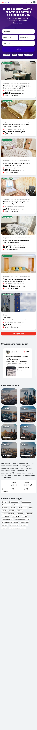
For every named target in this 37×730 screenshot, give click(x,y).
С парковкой (15, 516)
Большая (16, 504)
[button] (18, 70)
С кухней (11, 510)
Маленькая (25, 504)
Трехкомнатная (6, 504)
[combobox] (18, 31)
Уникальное (28, 54)
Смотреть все (18, 334)
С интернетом (25, 522)
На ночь (4, 528)
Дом (30, 507)
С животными (14, 525)
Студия (4, 502)
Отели (14, 54)
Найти (18, 49)
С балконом (5, 516)
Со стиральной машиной (22, 519)
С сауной (24, 516)
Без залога (24, 525)
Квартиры (7, 54)
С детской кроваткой (8, 513)
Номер (4, 510)
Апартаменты (22, 507)
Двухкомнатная (26, 502)
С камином (29, 513)
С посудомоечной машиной (10, 522)
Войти (26, 2)
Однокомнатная (13, 502)
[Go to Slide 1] (18, 117)
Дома (20, 54)
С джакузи (20, 513)
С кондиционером (7, 519)
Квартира (5, 507)
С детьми (4, 525)
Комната (12, 507)
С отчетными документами (17, 528)
